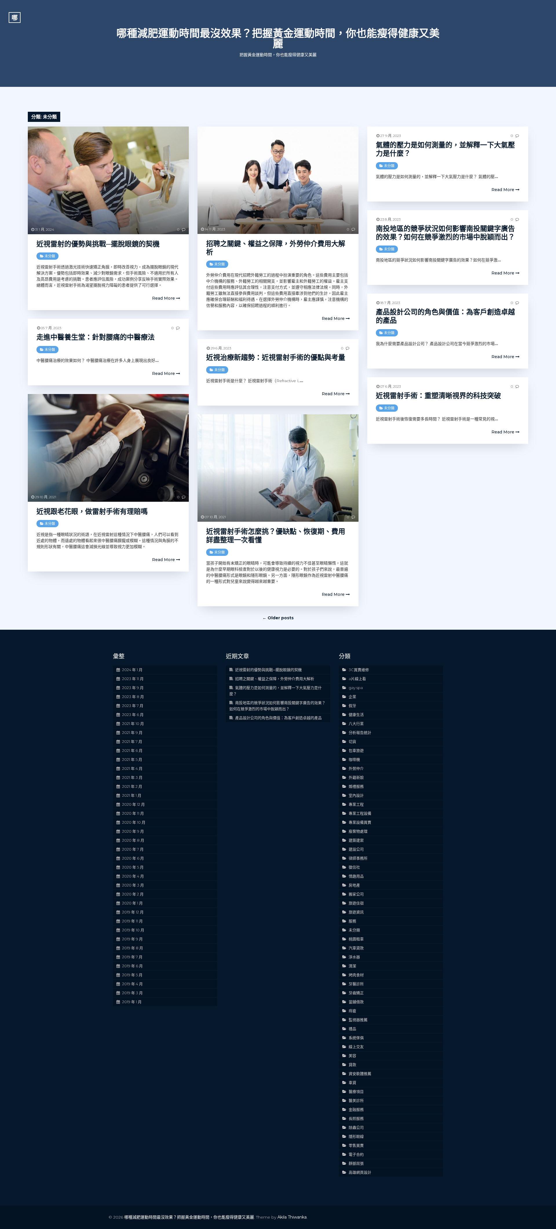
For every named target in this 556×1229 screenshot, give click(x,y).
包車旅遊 (356, 750)
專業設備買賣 (360, 822)
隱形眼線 (356, 1136)
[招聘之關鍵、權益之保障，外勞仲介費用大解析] (278, 180)
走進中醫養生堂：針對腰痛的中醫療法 (95, 337)
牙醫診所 (356, 983)
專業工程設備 (360, 813)
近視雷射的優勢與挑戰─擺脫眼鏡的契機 (98, 244)
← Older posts (278, 617)
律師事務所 (358, 858)
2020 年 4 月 (133, 876)
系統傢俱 (356, 1037)
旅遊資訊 (356, 912)
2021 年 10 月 (133, 723)
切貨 (352, 741)
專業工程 (356, 804)
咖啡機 (354, 759)
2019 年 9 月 (132, 939)
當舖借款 (356, 1001)
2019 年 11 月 (132, 921)
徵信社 (354, 867)
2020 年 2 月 (133, 894)
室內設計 (356, 795)
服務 (352, 921)
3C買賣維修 (359, 669)
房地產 (354, 885)
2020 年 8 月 (133, 840)
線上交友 (356, 1046)
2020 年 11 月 (133, 813)
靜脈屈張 (356, 1163)
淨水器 (354, 957)
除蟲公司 (356, 1127)
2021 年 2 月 (132, 786)
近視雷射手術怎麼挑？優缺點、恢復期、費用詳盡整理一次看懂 (275, 535)
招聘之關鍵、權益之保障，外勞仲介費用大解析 (275, 247)
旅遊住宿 (356, 903)
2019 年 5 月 (132, 974)
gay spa (356, 687)
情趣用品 (356, 876)
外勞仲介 (356, 768)
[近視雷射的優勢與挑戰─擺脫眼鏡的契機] (108, 180)
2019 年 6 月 (132, 966)
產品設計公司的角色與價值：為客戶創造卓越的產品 (445, 316)
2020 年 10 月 (133, 822)
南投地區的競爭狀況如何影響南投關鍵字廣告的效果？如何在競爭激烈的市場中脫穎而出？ (445, 232)
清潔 (352, 966)
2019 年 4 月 (132, 983)
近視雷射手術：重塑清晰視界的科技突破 (438, 395)
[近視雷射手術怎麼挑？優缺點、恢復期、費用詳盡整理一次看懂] (278, 468)
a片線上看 (357, 678)
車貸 (352, 1082)
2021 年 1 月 (131, 795)
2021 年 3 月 (132, 777)
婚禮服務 (356, 786)
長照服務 (356, 1118)
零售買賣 (356, 1145)
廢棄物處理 (358, 831)
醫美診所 (356, 1100)
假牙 (352, 705)
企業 (352, 696)
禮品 (352, 1028)
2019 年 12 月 (133, 912)
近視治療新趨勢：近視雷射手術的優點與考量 (275, 357)
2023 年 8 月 (133, 696)
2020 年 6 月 (133, 858)
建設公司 (356, 849)
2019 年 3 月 (132, 992)
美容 (352, 1055)
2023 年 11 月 (133, 678)
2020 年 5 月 (133, 867)
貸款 (352, 1064)
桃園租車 (356, 939)
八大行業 (356, 723)
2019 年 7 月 (132, 957)
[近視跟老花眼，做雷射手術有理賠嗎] (108, 447)
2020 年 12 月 (133, 804)
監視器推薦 (358, 1019)
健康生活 (356, 714)
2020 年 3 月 (133, 885)
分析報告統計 (360, 732)
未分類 (50, 256)
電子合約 (356, 1154)
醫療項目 (356, 1091)
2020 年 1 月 (132, 903)
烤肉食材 (356, 974)
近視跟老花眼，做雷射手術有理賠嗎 (92, 511)
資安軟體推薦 (360, 1073)
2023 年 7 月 (132, 705)
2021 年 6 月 (132, 750)
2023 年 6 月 (133, 714)
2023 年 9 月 (133, 687)
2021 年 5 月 (132, 759)
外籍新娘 (356, 777)
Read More (164, 298)
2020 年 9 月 (133, 831)
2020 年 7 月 (133, 849)
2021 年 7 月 (132, 741)
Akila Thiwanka (292, 1217)
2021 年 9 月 (132, 732)
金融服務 (356, 1109)
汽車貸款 (356, 948)
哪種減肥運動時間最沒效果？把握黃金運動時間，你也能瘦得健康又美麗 (278, 38)
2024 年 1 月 (132, 669)
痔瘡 (352, 1010)
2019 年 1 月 (132, 1001)
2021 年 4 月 (132, 768)
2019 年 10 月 (133, 930)
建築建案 (356, 840)
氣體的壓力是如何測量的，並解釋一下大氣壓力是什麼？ (445, 149)
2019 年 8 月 (132, 948)
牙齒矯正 (356, 992)
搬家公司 (356, 894)
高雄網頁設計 (360, 1172)
